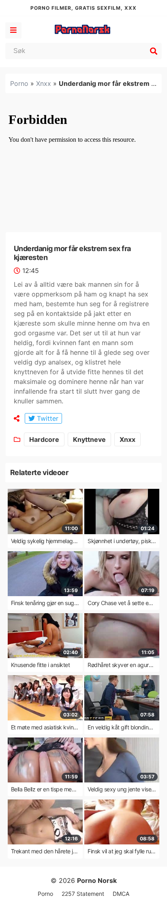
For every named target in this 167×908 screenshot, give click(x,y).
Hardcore (44, 439)
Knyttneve (89, 439)
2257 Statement (83, 893)
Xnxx (43, 83)
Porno (19, 83)
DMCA (121, 893)
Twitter (46, 418)
